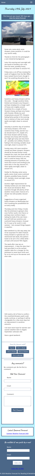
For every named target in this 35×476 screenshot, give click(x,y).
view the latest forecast (17, 18)
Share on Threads (11, 351)
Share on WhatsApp (17, 355)
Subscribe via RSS (17, 469)
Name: (9, 378)
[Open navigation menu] (31, 2)
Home (3, 2)
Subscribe (17, 463)
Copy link (12, 348)
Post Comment (17, 410)
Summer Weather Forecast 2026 (18, 434)
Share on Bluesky (21, 348)
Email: (9, 386)
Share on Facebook (23, 351)
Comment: (10, 394)
